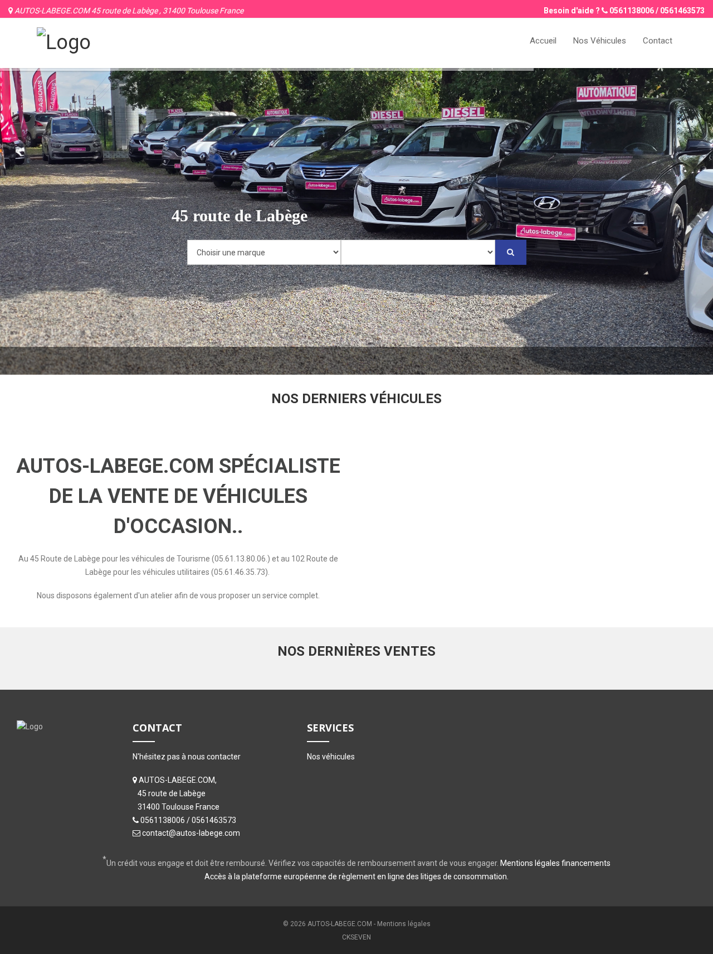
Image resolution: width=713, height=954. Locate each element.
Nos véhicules (331, 756)
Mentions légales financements (555, 863)
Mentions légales (404, 924)
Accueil (543, 41)
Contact (657, 41)
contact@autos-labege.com (191, 833)
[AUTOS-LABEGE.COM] (64, 41)
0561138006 (631, 10)
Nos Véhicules (599, 41)
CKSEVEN (356, 937)
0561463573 (682, 10)
